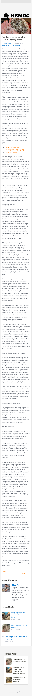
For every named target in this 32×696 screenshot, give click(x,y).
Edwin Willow (7, 43)
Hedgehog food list (11, 152)
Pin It (23, 574)
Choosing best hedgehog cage (14, 150)
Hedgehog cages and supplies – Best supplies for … (19, 615)
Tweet (4, 572)
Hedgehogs (5, 45)
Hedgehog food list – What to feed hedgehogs (19, 679)
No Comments (16, 45)
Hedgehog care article (12, 147)
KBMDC (10, 692)
